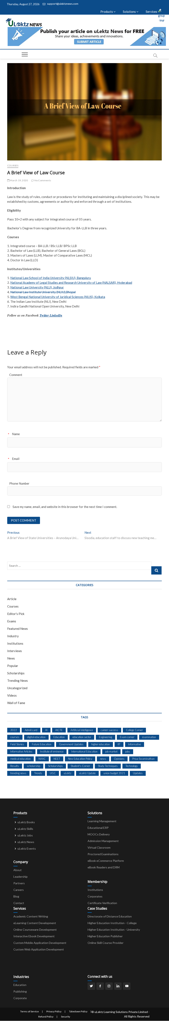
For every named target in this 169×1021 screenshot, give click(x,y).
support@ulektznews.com (62, 3)
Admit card (31, 730)
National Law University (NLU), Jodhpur (37, 287)
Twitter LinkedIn (51, 315)
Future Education (41, 744)
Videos (12, 695)
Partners (19, 883)
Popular (12, 666)
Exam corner (127, 737)
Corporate (20, 998)
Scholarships (16, 673)
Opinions (119, 758)
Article (11, 599)
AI (46, 730)
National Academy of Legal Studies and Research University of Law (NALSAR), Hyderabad (71, 282)
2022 (13, 730)
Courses (12, 165)
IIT (119, 744)
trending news (18, 773)
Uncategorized (17, 688)
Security (65, 1016)
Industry (13, 636)
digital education (36, 737)
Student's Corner (80, 766)
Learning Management (102, 821)
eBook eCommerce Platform (106, 860)
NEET (57, 758)
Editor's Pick (15, 614)
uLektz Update (87, 773)
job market (111, 751)
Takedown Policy (78, 1011)
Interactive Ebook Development (34, 936)
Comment (15, 375)
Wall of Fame (16, 703)
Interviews (14, 651)
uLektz (67, 773)
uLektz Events (27, 848)
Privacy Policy (53, 1011)
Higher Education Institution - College (112, 923)
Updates (138, 773)
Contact (18, 903)
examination (149, 737)
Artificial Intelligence (81, 730)
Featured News (17, 628)
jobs (127, 751)
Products (107, 11)
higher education (100, 744)
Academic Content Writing (30, 916)
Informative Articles (21, 751)
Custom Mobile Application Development (39, 942)
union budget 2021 (114, 773)
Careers (18, 889)
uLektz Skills (25, 828)
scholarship (33, 766)
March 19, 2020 (18, 180)
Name (16, 434)
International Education (84, 751)
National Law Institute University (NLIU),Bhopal (43, 292)
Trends (38, 773)
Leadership (20, 876)
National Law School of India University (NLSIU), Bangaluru (50, 278)
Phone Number (19, 483)
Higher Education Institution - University (114, 929)
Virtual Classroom (99, 847)
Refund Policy (45, 1016)
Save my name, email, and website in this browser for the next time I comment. (65, 507)
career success (109, 730)
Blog (16, 896)
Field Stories (17, 744)
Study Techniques (108, 766)
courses (14, 737)
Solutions (129, 11)
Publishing (20, 991)
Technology (132, 766)
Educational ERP (98, 827)
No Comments (42, 180)
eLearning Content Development (34, 923)
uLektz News (26, 842)
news (103, 758)
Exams (11, 621)
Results (14, 766)
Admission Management (103, 841)
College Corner (134, 730)
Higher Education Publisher (105, 936)
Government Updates (71, 744)
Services (152, 11)
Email (15, 458)
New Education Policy (80, 758)
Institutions (15, 643)
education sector (82, 737)
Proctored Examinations (103, 854)
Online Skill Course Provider (105, 942)
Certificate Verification (102, 903)
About (17, 870)
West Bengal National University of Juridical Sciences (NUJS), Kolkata (57, 297)
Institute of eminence (51, 751)
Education (59, 737)
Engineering (105, 737)
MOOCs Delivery (99, 834)
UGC (53, 773)
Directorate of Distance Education (110, 916)
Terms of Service (29, 1011)
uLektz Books (26, 822)
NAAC (42, 758)
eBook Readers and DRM (104, 867)
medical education (20, 758)
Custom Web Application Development (38, 949)
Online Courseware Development (35, 929)
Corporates (95, 896)
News (11, 658)
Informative (134, 744)
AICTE (59, 730)
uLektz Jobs (25, 835)
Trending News (17, 680)
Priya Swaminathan (143, 758)
